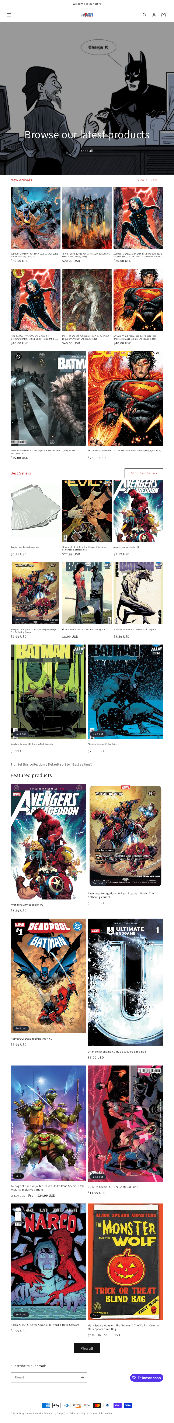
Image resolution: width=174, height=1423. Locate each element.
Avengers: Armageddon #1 (126, 547)
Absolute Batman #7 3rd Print (102, 744)
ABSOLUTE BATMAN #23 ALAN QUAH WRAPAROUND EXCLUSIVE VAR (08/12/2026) (43, 452)
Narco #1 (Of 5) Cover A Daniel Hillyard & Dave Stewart (45, 1325)
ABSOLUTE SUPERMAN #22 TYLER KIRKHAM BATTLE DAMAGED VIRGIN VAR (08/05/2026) (135, 337)
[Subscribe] (82, 1377)
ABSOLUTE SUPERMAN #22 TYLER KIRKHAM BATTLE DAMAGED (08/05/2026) (124, 450)
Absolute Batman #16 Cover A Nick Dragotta (83, 629)
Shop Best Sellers (144, 473)
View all (87, 1348)
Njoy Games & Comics (31, 1413)
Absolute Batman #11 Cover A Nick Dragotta (32, 744)
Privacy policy (78, 1413)
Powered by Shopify (55, 1413)
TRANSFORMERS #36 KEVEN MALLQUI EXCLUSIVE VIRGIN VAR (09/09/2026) (86, 255)
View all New (147, 180)
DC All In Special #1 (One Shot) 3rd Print (113, 1187)
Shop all (87, 151)
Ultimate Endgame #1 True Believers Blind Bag (117, 1051)
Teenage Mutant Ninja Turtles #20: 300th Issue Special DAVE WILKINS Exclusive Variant (48, 1187)
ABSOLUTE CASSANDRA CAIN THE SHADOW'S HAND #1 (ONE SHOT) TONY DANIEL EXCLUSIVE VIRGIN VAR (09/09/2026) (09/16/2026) (138, 255)
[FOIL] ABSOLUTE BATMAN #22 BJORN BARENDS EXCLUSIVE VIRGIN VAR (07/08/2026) (85, 337)
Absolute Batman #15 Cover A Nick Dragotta (135, 629)
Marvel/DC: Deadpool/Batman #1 (31, 1038)
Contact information (101, 1413)
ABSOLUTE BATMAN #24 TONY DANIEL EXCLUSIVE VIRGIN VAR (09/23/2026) (34, 255)
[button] (9, 15)
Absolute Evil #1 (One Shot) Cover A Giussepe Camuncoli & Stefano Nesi (84, 548)
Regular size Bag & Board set (25, 547)
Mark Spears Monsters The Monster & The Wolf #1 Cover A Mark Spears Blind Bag (123, 1327)
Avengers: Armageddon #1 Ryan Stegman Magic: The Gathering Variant (34, 630)
